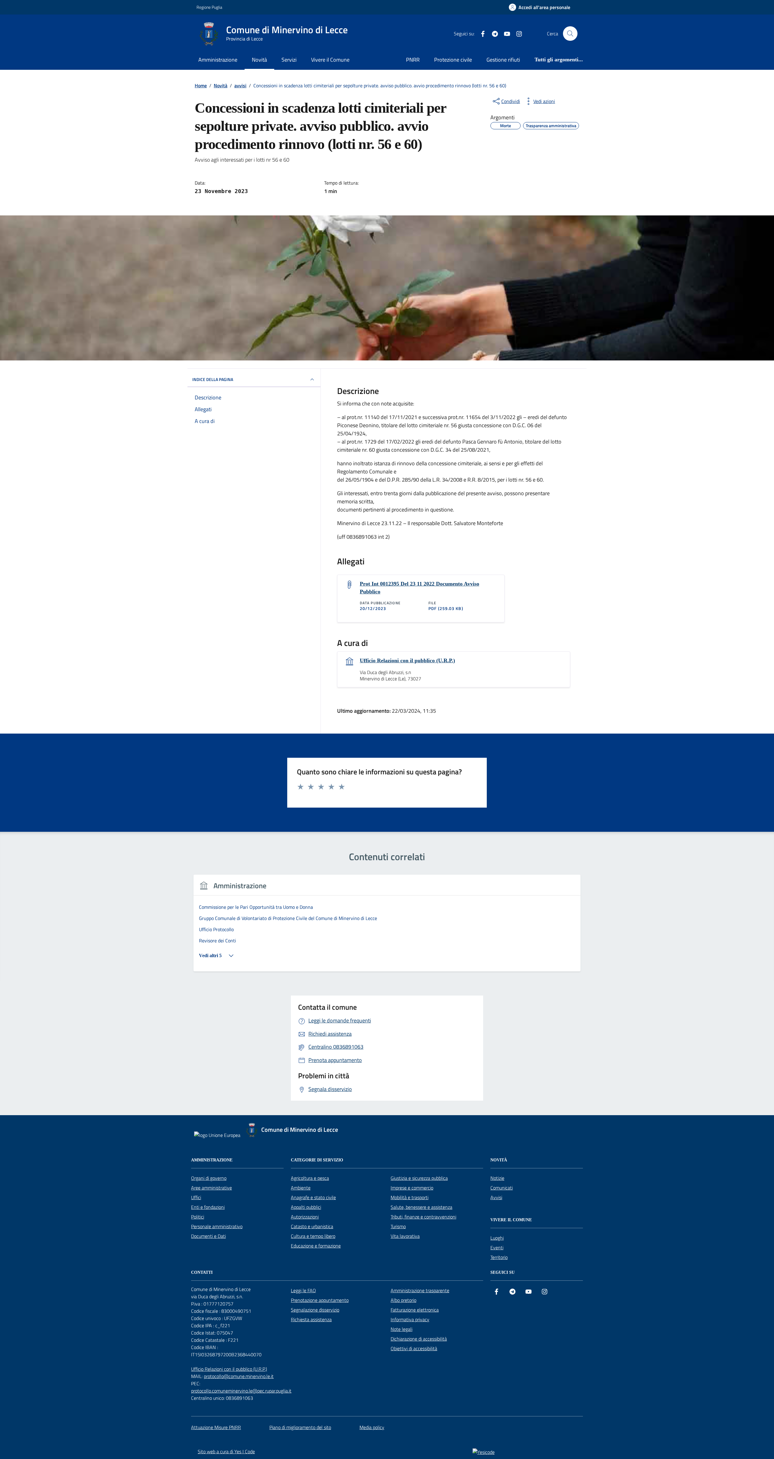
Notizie (497, 1178)
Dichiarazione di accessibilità (419, 1338)
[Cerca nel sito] (570, 33)
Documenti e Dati (208, 1236)
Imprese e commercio (412, 1187)
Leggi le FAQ (303, 1290)
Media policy (371, 1427)
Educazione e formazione (316, 1245)
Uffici (196, 1197)
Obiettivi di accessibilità (414, 1348)
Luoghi (497, 1237)
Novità (259, 60)
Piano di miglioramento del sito (300, 1427)
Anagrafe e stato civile (313, 1197)
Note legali (401, 1329)
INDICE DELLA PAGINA (212, 379)
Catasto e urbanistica (312, 1226)
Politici (197, 1216)
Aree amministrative (211, 1187)
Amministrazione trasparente (420, 1290)
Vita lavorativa (405, 1236)
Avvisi (496, 1197)
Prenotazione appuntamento (320, 1300)
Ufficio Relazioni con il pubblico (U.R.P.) (407, 660)
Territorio (499, 1257)
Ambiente (301, 1187)
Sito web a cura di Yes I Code (226, 1451)
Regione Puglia (209, 7)
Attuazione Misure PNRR (216, 1427)
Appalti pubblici (306, 1207)
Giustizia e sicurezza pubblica (419, 1178)
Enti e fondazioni (208, 1207)
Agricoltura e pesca (310, 1178)
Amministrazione (217, 60)
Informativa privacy (410, 1319)
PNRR (413, 60)
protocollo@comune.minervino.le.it (239, 1376)
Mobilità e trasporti (409, 1197)
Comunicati (501, 1187)
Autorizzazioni (305, 1216)
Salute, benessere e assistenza (421, 1207)
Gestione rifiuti (503, 60)
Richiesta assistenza (311, 1319)
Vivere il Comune (330, 60)
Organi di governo (208, 1178)
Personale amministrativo (216, 1226)
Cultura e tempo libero (313, 1236)
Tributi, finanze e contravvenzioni (423, 1216)
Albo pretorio (403, 1300)
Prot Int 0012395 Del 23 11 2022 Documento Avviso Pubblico (419, 588)
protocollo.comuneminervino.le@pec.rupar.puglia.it (241, 1390)
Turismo (398, 1226)
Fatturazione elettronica (415, 1309)
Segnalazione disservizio (315, 1309)
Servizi (289, 60)
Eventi (496, 1247)
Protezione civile (453, 60)
